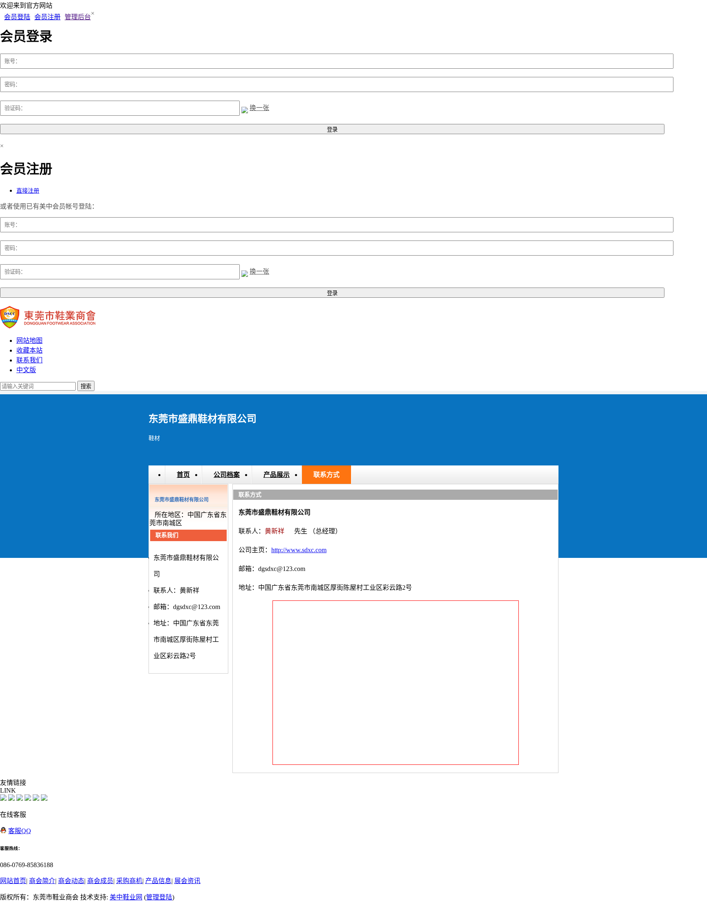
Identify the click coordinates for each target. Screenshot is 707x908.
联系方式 (326, 474)
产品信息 (158, 880)
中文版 (26, 369)
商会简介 (42, 880)
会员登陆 (17, 16)
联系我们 (29, 360)
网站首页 (13, 880)
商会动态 (71, 880)
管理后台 (78, 16)
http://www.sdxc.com (298, 549)
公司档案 (227, 474)
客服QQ (19, 830)
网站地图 (29, 340)
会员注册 (47, 16)
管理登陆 (159, 897)
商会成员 (100, 880)
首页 (183, 474)
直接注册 (27, 191)
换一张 (259, 107)
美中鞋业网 (126, 897)
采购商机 (129, 880)
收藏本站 (29, 350)
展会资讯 (187, 880)
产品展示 (276, 474)
